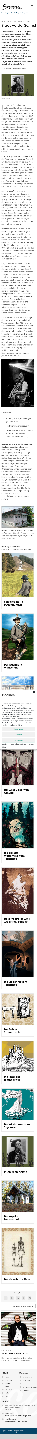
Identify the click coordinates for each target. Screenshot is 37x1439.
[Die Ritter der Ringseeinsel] (18, 1056)
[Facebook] (5, 1298)
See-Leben (8, 1380)
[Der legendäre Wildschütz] (18, 637)
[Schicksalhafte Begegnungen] (18, 575)
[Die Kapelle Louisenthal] (18, 1196)
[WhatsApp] (24, 1298)
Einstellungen (18, 740)
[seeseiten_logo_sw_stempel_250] (12, 4)
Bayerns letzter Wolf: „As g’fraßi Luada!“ (17, 920)
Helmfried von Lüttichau (15, 1353)
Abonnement (27, 1377)
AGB (24, 1384)
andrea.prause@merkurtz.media (16, 1421)
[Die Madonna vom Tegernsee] (18, 954)
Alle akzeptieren (18, 729)
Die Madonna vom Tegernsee (15, 983)
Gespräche (8, 1389)
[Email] (29, 1298)
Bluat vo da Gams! (16, 1171)
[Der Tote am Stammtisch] (18, 1009)
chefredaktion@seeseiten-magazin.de (18, 1416)
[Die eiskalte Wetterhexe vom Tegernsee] (18, 825)
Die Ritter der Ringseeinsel (12, 1078)
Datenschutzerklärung (18, 744)
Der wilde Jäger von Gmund (16, 791)
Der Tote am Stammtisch (12, 1031)
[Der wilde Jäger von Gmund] (18, 762)
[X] (12, 1298)
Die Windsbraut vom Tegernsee (17, 1126)
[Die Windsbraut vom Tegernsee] (18, 1104)
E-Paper (7, 1396)
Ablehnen (18, 734)
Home (7, 1377)
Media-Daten (27, 1380)
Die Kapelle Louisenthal (11, 1218)
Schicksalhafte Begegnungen (13, 603)
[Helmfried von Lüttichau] (18, 1329)
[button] (34, 692)
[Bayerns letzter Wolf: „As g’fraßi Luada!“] (18, 891)
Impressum (31, 744)
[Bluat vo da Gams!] (18, 1151)
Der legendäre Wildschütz (13, 666)
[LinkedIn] (18, 1298)
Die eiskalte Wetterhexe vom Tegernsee (14, 855)
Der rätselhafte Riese (17, 1279)
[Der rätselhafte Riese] (18, 1251)
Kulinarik (8, 1393)
